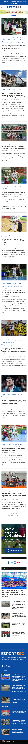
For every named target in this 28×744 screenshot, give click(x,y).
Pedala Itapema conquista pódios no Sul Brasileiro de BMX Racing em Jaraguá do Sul (19, 722)
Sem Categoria (21, 286)
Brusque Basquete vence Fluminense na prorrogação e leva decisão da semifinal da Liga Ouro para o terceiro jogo (13, 192)
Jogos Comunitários (5, 40)
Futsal (18, 39)
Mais (7, 42)
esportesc (5, 150)
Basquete (16, 37)
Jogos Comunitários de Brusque (17, 40)
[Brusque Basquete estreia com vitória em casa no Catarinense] (5, 713)
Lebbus (22, 741)
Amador (3, 37)
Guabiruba (17, 340)
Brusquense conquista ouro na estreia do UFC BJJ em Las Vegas (19, 633)
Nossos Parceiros (21, 1)
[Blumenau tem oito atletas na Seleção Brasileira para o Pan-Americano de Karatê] (5, 732)
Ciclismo (3, 39)
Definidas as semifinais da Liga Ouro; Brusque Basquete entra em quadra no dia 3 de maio (13, 292)
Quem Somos (5, 1)
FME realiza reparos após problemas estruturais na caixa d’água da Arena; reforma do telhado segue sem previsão (13, 95)
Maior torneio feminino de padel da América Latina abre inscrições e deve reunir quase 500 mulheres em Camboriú (13, 593)
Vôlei (23, 42)
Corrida (8, 39)
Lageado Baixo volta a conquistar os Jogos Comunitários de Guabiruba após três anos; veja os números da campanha (13, 349)
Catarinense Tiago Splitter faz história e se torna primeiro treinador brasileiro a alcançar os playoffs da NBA (13, 401)
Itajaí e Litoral (4, 284)
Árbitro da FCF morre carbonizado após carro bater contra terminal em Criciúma (19, 616)
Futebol (13, 39)
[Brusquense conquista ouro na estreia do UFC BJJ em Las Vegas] (5, 634)
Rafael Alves (5, 51)
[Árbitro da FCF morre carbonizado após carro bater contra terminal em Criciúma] (5, 616)
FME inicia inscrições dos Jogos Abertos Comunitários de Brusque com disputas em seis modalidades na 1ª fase (13, 46)
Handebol (19, 89)
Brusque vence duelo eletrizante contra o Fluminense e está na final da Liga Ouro (13, 147)
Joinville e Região (12, 284)
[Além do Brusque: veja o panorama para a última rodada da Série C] (5, 625)
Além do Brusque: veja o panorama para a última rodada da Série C (18, 624)
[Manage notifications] (3, 741)
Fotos (2, 340)
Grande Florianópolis (17, 283)
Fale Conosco (13, 1)
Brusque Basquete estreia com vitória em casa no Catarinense (19, 712)
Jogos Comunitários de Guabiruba (8, 344)
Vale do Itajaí (17, 42)
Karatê (2, 42)
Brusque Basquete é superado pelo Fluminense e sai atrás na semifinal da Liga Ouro (12, 240)
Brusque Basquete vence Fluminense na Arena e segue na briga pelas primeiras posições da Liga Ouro (13, 448)
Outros (11, 42)
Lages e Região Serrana (6, 286)
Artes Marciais (9, 37)
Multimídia (3, 345)
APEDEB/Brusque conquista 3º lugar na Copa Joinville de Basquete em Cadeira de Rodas (13, 495)
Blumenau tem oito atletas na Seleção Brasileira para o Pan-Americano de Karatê (18, 732)
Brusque (22, 37)
